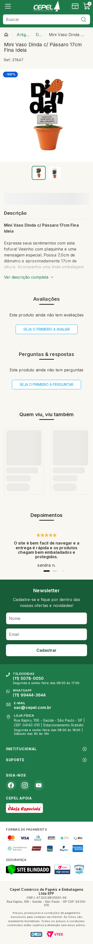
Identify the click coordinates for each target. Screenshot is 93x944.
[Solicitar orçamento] (75, 6)
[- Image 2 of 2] (55, 173)
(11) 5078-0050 (28, 678)
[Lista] (8, 6)
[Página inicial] (6, 34)
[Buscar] (84, 19)
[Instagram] (25, 785)
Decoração (39, 34)
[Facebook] (11, 785)
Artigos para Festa (23, 34)
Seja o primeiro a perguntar (46, 384)
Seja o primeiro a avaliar (46, 329)
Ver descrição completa (26, 277)
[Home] (46, 6)
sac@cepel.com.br (33, 707)
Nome (15, 618)
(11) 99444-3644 (29, 695)
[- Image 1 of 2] (39, 173)
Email (14, 634)
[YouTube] (39, 785)
